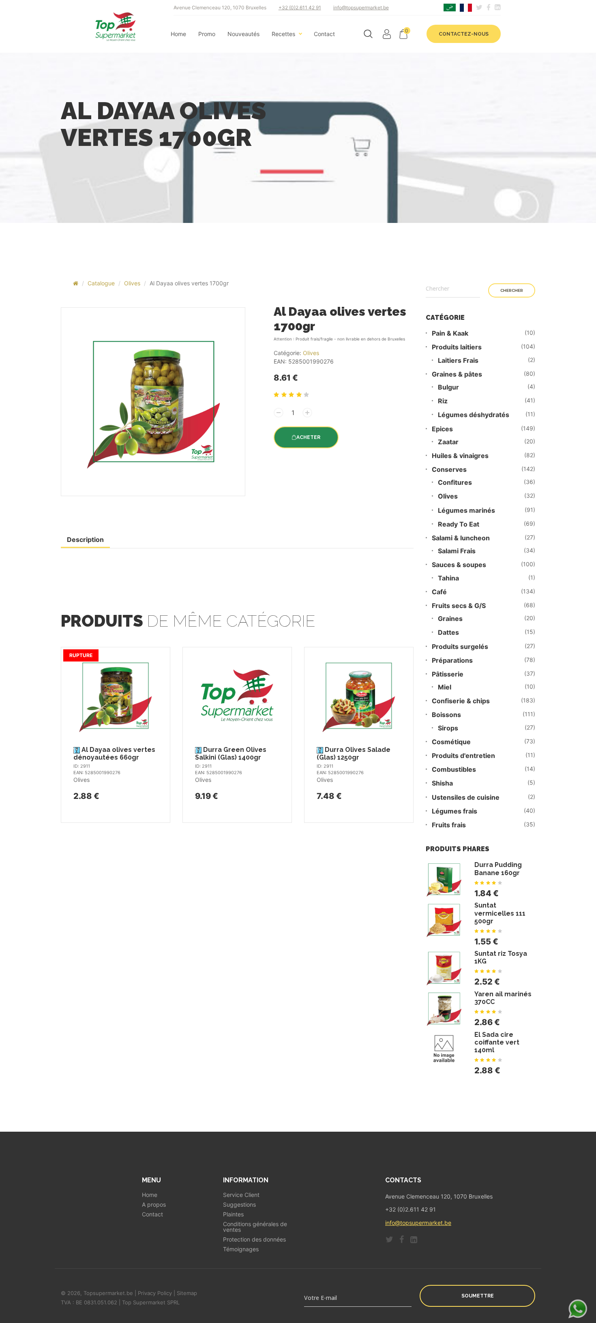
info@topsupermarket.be (361, 7)
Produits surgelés (460, 647)
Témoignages (241, 1249)
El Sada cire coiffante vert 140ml (496, 1042)
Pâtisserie (447, 674)
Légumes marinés (466, 510)
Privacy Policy (155, 1293)
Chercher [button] (511, 290)
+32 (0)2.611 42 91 (300, 7)
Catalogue (101, 283)
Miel (444, 687)
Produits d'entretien (463, 756)
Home (178, 34)
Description (85, 539)
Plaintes (233, 1214)
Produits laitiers (457, 347)
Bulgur (448, 387)
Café (439, 592)
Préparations (452, 660)
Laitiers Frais (458, 360)
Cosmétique (451, 742)
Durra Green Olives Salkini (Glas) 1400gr (230, 753)
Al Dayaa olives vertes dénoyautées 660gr (114, 753)
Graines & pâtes (457, 374)
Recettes (283, 34)
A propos (154, 1204)
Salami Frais (457, 551)
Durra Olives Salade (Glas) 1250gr (353, 753)
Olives (132, 283)
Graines (450, 619)
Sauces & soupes (459, 565)
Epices (442, 429)
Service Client (241, 1195)
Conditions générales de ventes (255, 1227)
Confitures (455, 482)
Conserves (449, 469)
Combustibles (454, 769)
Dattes (448, 632)
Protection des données (254, 1239)
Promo (206, 34)
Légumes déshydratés (473, 415)
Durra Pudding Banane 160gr (498, 868)
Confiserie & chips (461, 701)
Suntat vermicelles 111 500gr (499, 913)
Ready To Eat (458, 524)
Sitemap (187, 1293)
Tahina (448, 578)
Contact (324, 34)
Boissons (446, 715)
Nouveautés (243, 34)
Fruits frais (449, 825)
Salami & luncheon (461, 538)
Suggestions (239, 1204)
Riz (443, 401)
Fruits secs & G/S (459, 606)
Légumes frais (454, 811)
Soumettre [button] (477, 1296)
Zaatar (448, 442)
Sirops (448, 728)
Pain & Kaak (450, 333)
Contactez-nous (464, 34)
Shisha (442, 783)
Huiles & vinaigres (460, 456)
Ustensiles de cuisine (466, 797)
